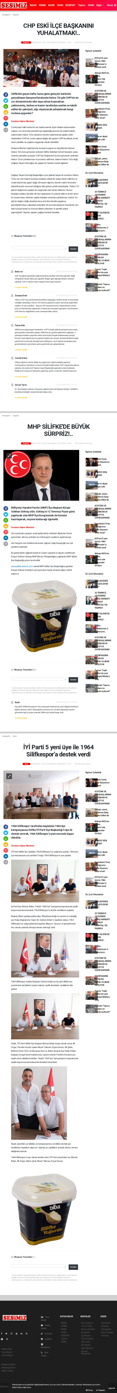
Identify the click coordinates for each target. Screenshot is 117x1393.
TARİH (60, 5)
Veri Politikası (7, 1355)
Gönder (73, 249)
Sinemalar (85, 1342)
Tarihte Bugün (87, 1339)
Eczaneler (85, 1332)
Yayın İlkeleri (6, 1352)
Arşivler (48, 1339)
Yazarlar (48, 1334)
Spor (15, 736)
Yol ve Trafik (86, 1326)
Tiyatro (81, 5)
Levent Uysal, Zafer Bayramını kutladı (102, 149)
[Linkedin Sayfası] (23, 1333)
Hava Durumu (87, 1323)
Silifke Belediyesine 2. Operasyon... (101, 227)
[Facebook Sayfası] (2, 1333)
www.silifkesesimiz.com (22, 566)
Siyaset (16, 15)
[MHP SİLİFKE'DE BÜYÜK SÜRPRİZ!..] (41, 475)
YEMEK (42, 5)
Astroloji (104, 1335)
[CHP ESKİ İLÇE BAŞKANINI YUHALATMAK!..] (41, 68)
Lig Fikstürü (86, 1335)
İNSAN (33, 5)
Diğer (99, 5)
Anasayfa (6, 15)
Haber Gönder (7, 1371)
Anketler (105, 1326)
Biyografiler (106, 1329)
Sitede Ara (106, 1323)
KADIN (51, 5)
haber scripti (5, 1389)
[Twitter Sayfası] (7, 1333)
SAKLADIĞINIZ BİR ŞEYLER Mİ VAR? (101, 183)
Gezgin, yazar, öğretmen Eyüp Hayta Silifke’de (102, 161)
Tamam (101, 1390)
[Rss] (28, 1333)
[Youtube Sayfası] (18, 1333)
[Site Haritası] (3, 1339)
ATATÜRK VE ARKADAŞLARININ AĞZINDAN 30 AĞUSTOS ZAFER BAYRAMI (103, 97)
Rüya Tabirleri (107, 1332)
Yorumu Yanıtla (21, 287)
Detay (90, 1390)
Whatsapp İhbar (8, 1367)
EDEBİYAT (70, 5)
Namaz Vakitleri (88, 1329)
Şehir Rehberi (87, 1348)
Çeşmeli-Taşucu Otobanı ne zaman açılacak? (102, 287)
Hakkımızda (6, 1349)
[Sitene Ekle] (8, 1339)
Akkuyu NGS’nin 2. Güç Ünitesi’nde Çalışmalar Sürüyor (102, 79)
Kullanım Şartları (8, 1364)
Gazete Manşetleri (85, 1352)
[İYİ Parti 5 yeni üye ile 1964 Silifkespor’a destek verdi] (41, 794)
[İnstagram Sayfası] (13, 1333)
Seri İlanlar (85, 1345)
